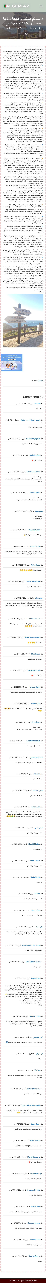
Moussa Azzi (35, 1239)
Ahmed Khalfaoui (33, 619)
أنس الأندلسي (38, 1037)
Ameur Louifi (35, 1016)
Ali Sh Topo (35, 565)
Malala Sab (35, 654)
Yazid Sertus (35, 861)
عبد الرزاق (39, 1054)
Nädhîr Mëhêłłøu (33, 1089)
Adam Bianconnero (32, 637)
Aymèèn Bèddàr (33, 1190)
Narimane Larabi (33, 472)
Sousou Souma (34, 1223)
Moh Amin (36, 722)
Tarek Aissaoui (34, 670)
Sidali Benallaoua (33, 741)
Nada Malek (35, 877)
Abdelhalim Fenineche (31, 945)
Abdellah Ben (35, 455)
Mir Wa (37, 1070)
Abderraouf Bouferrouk (30, 420)
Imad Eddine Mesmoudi (31, 1105)
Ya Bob (37, 894)
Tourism (40, 381)
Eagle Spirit (35, 1124)
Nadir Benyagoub (33, 439)
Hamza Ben (35, 910)
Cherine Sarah (34, 530)
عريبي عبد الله (38, 790)
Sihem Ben (35, 807)
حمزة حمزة (39, 511)
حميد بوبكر (39, 598)
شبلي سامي (39, 827)
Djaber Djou (35, 703)
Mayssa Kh (35, 978)
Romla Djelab (35, 492)
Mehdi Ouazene (33, 1157)
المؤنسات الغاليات (36, 1173)
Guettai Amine (34, 1256)
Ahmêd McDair (34, 844)
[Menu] (41, 6)
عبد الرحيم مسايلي (36, 757)
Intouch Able (35, 546)
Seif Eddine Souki (33, 962)
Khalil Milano (35, 1140)
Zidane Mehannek (33, 581)
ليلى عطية (39, 927)
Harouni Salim (34, 687)
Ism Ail (37, 403)
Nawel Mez (35, 1206)
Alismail (37, 774)
